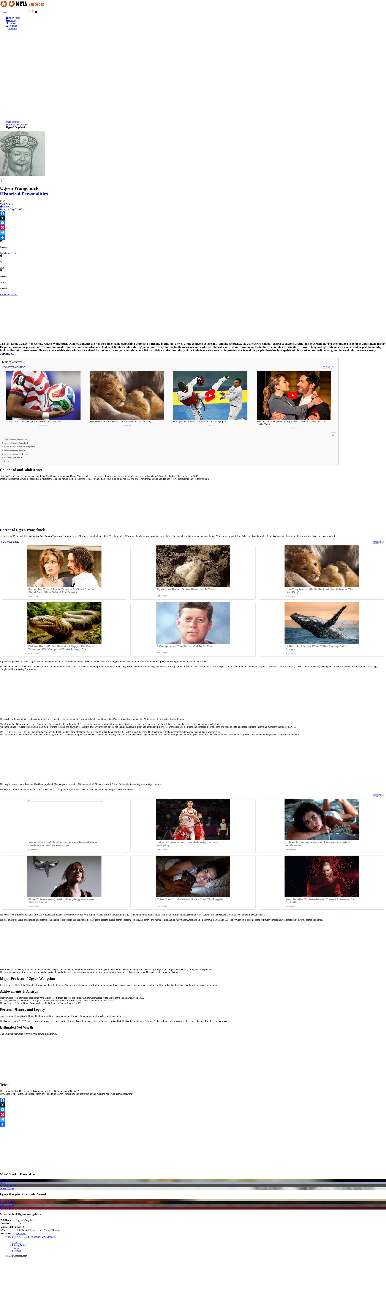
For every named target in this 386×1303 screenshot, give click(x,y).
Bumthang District (8, 253)
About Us (16, 1242)
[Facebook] (193, 213)
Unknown (21, 1233)
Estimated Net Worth (13, 457)
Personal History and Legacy (16, 454)
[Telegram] (193, 232)
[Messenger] (193, 222)
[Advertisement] (193, 53)
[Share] (193, 237)
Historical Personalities (17, 124)
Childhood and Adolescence (15, 439)
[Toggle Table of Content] (331, 434)
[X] (193, 218)
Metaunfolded (12, 122)
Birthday (12, 20)
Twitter (15, 1248)
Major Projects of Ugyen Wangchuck (19, 446)
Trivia (6, 461)
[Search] (36, 12)
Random (12, 28)
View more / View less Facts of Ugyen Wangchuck (30, 1237)
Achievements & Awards (14, 450)
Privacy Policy (19, 1245)
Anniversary (14, 17)
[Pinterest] (193, 227)
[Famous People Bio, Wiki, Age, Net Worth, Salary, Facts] (23, 6)
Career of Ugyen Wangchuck (16, 443)
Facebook (16, 1250)
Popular (12, 23)
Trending (12, 26)
